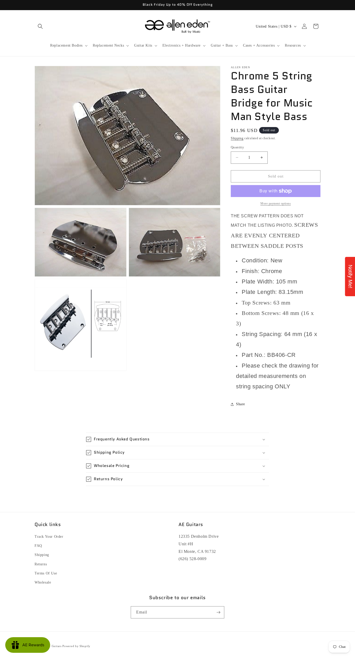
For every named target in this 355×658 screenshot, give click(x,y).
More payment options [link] (275, 203)
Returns (41, 564)
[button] (40, 26)
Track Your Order (49, 537)
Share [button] (240, 404)
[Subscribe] (218, 612)
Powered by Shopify (76, 646)
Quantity (237, 147)
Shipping (237, 138)
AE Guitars (54, 646)
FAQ (38, 546)
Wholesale (43, 582)
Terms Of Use (46, 573)
